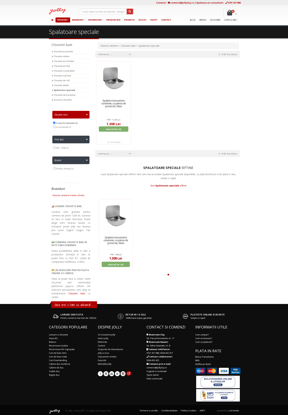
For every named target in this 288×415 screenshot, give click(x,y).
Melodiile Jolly (104, 364)
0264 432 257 (166, 353)
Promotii (129, 19)
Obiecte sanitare (109, 45)
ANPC (202, 410)
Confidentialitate (169, 410)
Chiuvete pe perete (63, 51)
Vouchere (215, 19)
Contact (166, 19)
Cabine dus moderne (59, 364)
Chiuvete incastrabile (64, 70)
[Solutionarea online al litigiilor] (218, 381)
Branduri (77, 19)
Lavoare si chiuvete (58, 334)
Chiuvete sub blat (62, 75)
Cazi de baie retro (58, 353)
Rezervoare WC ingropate (62, 349)
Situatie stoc (61, 114)
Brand (57, 160)
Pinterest (117, 373)
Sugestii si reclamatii (156, 371)
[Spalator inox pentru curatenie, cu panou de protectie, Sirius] (115, 216)
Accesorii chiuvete (63, 99)
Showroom (94, 19)
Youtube (111, 373)
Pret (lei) (59, 139)
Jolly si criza (103, 353)
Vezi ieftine (168, 185)
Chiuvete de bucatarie (65, 95)
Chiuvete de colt (62, 80)
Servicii (202, 19)
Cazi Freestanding (58, 360)
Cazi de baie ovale (58, 356)
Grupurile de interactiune (110, 349)
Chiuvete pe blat (62, 66)
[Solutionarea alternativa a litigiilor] (218, 395)
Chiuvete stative (62, 56)
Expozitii (102, 360)
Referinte (102, 342)
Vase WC (53, 338)
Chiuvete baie (76, 293)
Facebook (100, 373)
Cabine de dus (56, 367)
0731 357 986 (234, 2)
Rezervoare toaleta (58, 345)
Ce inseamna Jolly (106, 334)
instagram (123, 373)
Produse (62, 19)
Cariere (101, 345)
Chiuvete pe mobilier (64, 61)
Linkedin (106, 373)
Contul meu (230, 19)
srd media (234, 410)
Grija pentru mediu (107, 356)
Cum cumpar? (202, 334)
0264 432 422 (152, 360)
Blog (193, 19)
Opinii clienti (152, 375)
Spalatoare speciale (64, 90)
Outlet (142, 19)
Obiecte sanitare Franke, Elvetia (68, 195)
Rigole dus (54, 375)
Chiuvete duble (61, 85)
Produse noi (113, 19)
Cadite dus (54, 371)
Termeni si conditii (149, 410)
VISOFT (154, 19)
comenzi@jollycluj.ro (182, 2)
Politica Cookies (188, 410)
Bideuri (52, 342)
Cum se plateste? (203, 342)
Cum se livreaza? (203, 338)
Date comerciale (154, 378)
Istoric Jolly (103, 338)
